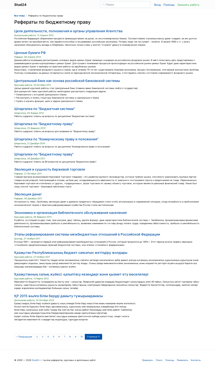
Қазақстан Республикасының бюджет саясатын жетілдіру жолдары (70, 253)
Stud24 (35, 360)
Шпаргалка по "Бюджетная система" (44, 109)
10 (81, 336)
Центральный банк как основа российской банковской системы (67, 81)
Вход (157, 4)
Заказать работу (188, 4)
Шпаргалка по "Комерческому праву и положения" (56, 139)
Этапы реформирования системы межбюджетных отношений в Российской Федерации (87, 234)
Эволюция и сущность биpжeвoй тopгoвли (49, 169)
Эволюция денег (28, 194)
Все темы (19, 15)
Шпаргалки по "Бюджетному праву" (44, 154)
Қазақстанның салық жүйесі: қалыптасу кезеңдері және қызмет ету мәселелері (81, 274)
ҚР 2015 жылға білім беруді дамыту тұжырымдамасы (58, 296)
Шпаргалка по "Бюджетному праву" (43, 124)
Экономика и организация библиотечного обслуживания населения (70, 213)
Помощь (169, 4)
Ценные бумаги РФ (30, 53)
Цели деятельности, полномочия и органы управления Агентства (68, 31)
